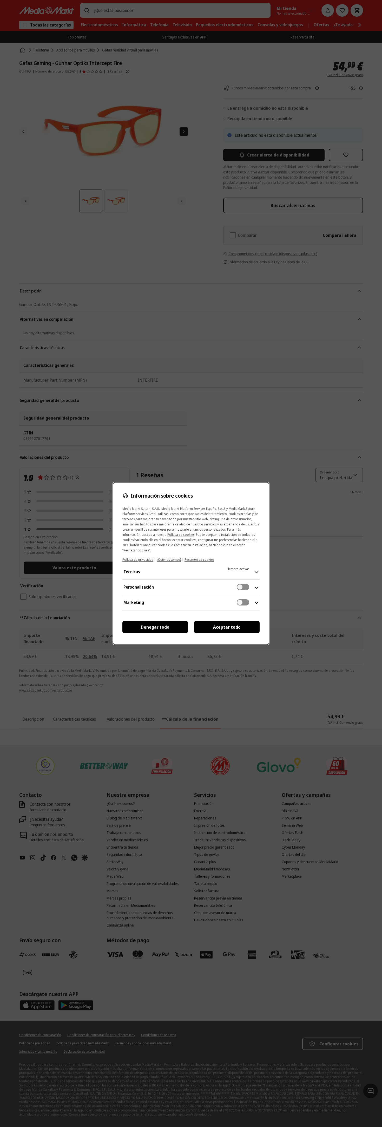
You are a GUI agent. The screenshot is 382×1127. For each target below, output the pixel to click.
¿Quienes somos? (169, 559)
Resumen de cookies (199, 559)
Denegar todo (155, 627)
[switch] (243, 587)
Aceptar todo (227, 627)
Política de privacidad (137, 559)
